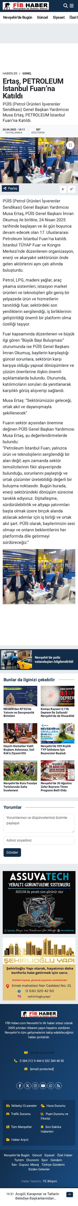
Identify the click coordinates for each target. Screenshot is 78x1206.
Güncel (42, 17)
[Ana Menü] (72, 6)
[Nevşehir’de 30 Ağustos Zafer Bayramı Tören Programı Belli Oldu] (57, 770)
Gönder (12, 852)
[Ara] (65, 6)
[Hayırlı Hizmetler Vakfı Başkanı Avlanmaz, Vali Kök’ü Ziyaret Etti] (20, 733)
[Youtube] (43, 1085)
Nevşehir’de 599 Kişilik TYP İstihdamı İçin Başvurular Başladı (56, 749)
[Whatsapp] (50, 1085)
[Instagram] (35, 1085)
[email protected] (42, 1053)
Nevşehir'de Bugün (17, 17)
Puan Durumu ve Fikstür (54, 1116)
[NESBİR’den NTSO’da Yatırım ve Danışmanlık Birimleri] (20, 696)
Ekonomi (32, 1160)
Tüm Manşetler (21, 1127)
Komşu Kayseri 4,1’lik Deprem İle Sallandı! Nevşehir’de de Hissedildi (57, 712)
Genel (27, 73)
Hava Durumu (56, 1106)
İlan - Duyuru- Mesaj (25, 1165)
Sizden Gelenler (39, 1169)
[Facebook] (19, 1085)
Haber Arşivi (19, 1140)
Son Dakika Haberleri (51, 1129)
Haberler (10, 73)
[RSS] (58, 1085)
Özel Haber (64, 1155)
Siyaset (58, 17)
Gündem (56, 1160)
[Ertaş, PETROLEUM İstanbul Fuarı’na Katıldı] (39, 160)
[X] (27, 1085)
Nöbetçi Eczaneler (24, 1106)
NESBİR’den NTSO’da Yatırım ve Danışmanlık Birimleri (19, 712)
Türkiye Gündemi (53, 1165)
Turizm (19, 1160)
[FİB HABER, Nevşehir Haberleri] (26, 6)
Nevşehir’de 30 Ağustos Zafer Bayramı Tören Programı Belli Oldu (56, 786)
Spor (44, 1160)
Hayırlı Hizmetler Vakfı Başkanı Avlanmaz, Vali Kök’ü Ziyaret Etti (19, 749)
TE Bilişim (50, 1181)
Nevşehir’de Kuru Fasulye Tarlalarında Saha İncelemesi (20, 786)
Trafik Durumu (21, 1114)
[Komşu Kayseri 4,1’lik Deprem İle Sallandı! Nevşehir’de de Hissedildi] (57, 696)
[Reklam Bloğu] (39, 902)
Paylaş (12, 188)
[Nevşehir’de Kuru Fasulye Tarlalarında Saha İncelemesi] (20, 770)
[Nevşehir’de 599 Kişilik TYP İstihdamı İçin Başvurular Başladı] (57, 733)
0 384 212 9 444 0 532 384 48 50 (42, 1061)
